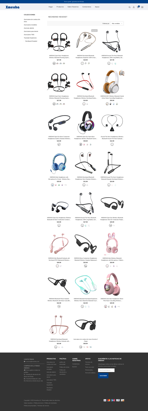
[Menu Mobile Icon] (142, 7)
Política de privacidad (30, 405)
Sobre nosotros (28, 403)
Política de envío (38, 403)
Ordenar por (106, 23)
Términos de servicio (43, 405)
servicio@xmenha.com (32, 361)
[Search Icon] (129, 7)
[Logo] (15, 7)
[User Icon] (134, 7)
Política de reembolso (51, 403)
